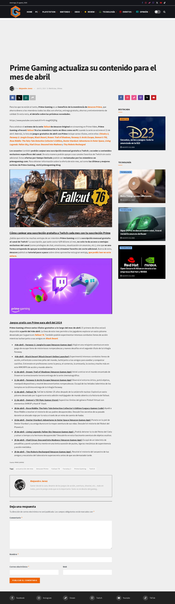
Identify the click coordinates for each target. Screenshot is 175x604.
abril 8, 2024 (41, 88)
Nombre (14, 554)
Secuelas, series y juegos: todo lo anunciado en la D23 (136, 141)
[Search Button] (164, 12)
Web (65, 566)
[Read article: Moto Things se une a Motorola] (141, 186)
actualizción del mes (24, 469)
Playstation (48, 12)
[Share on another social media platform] (33, 97)
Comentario (16, 517)
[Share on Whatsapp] (26, 97)
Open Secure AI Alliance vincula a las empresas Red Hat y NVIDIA (138, 270)
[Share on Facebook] (13, 97)
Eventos (127, 12)
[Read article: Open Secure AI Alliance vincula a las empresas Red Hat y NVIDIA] (141, 262)
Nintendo (65, 12)
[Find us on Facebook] (142, 3)
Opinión (144, 12)
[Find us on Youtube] (153, 3)
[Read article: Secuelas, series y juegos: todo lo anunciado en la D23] (141, 133)
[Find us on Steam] (149, 3)
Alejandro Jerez (25, 88)
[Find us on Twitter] (157, 3)
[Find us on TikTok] (164, 3)
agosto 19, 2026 (128, 147)
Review (91, 12)
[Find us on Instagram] (146, 3)
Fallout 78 (56, 469)
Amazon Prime (94, 107)
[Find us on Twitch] (140, 97)
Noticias (52, 88)
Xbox (77, 12)
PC (36, 12)
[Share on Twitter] (19, 97)
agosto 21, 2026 (128, 200)
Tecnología (109, 12)
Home (29, 12)
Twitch (92, 469)
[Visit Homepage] (16, 12)
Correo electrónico (19, 566)
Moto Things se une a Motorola (135, 196)
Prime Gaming (80, 469)
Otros (59, 88)
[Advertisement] (87, 38)
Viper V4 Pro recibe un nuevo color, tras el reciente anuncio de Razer (140, 232)
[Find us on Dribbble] (134, 97)
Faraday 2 (67, 469)
